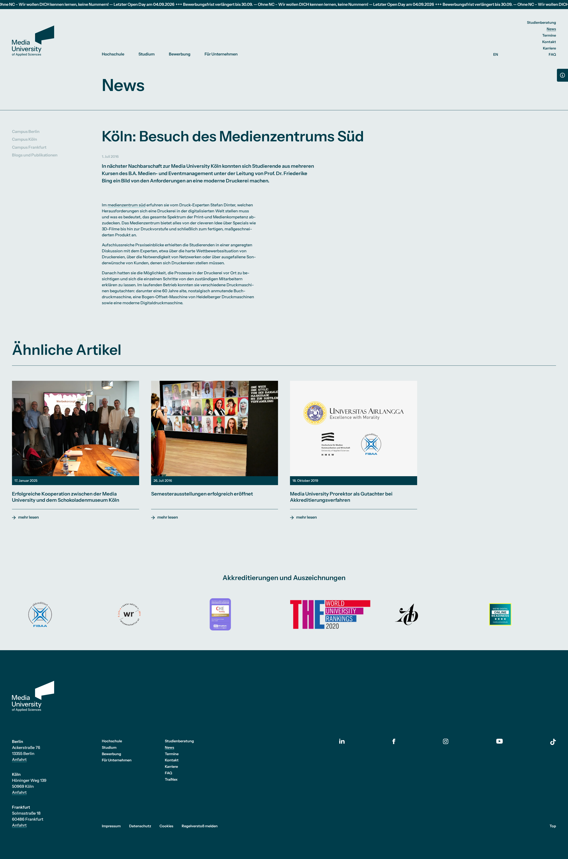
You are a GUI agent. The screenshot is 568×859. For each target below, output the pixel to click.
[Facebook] (393, 741)
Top (553, 826)
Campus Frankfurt (29, 147)
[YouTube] (499, 741)
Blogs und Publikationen (34, 154)
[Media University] (33, 41)
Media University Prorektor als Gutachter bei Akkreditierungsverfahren (341, 497)
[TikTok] (553, 742)
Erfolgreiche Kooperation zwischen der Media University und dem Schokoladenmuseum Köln (65, 497)
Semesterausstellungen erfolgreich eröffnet (202, 494)
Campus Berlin (25, 131)
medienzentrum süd (127, 205)
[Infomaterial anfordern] (562, 75)
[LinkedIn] (342, 741)
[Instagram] (445, 741)
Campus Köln (24, 139)
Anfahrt (19, 759)
